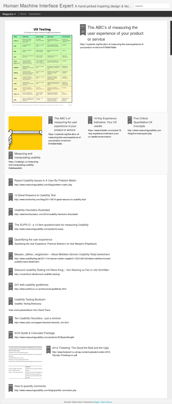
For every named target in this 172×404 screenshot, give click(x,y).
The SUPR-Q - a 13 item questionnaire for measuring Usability (51, 225)
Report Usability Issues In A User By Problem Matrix (45, 180)
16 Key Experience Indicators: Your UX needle (105, 122)
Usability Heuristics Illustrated (32, 210)
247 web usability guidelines (31, 285)
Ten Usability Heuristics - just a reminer (37, 318)
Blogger (97, 401)
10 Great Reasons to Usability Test (35, 195)
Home (23, 13)
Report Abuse (106, 401)
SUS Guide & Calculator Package (34, 333)
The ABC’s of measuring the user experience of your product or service (115, 33)
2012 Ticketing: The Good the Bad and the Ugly (80, 348)
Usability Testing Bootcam (29, 299)
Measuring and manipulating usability (27, 155)
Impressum (35, 13)
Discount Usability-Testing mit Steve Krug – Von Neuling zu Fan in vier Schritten (61, 270)
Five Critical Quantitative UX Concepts (143, 122)
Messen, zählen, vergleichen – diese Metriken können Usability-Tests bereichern (62, 254)
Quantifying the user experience (33, 239)
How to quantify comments (30, 386)
